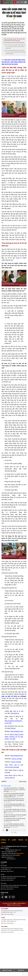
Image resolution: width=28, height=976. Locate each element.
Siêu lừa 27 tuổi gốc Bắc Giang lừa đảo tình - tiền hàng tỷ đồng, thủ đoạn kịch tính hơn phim (13, 62)
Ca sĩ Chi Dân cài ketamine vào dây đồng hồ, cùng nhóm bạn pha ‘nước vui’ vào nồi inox (14, 825)
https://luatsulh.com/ (16, 731)
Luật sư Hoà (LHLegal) (12, 767)
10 (12, 832)
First (4, 830)
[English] (18, 2)
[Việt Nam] (14, 2)
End (15, 832)
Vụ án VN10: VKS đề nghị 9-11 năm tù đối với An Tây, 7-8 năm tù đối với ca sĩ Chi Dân (15, 811)
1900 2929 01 (15, 713)
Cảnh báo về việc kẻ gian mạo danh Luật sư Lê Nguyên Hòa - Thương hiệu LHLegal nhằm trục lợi (14, 795)
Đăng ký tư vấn (7, 970)
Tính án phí (21, 970)
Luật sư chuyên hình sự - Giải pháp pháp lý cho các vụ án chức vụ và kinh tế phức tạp (14, 789)
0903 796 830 (11, 728)
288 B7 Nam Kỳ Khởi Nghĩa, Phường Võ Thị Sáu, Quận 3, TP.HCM (14, 737)
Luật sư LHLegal (17, 758)
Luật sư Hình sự (10, 777)
